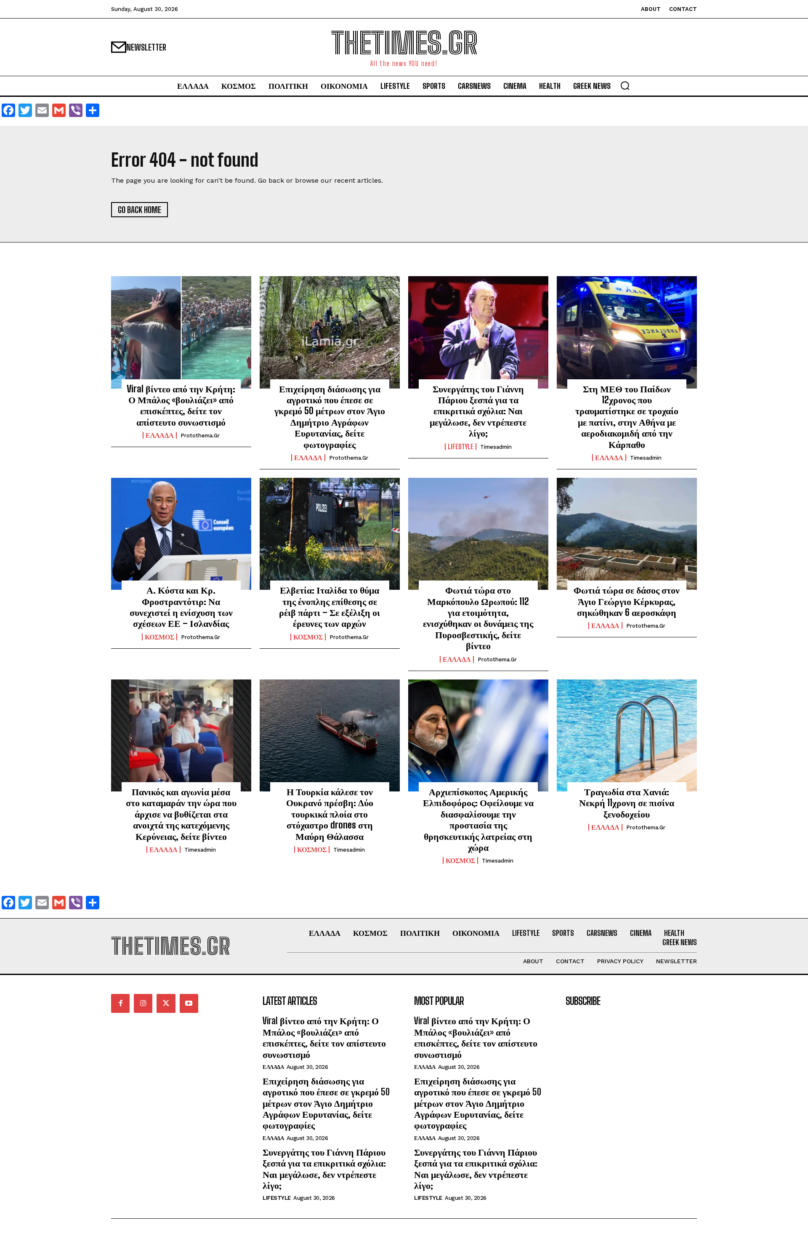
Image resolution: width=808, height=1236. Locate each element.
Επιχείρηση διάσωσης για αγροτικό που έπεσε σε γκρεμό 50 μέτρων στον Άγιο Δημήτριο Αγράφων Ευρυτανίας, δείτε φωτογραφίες (329, 416)
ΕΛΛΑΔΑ (160, 435)
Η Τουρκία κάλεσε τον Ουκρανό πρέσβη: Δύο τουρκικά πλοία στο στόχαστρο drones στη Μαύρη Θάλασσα (329, 814)
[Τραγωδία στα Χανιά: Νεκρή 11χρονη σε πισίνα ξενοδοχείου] (627, 735)
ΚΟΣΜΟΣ (159, 637)
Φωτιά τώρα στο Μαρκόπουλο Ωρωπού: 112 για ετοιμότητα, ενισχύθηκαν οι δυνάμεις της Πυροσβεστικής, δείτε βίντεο (478, 617)
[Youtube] (189, 1003)
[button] (625, 85)
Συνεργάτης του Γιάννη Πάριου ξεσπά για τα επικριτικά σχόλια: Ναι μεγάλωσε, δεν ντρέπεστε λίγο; (478, 411)
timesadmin (496, 447)
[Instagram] (143, 1003)
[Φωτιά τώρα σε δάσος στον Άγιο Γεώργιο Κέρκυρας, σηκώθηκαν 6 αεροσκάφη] (627, 534)
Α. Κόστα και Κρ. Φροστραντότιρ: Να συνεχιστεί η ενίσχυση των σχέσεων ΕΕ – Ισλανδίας (181, 606)
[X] (166, 1003)
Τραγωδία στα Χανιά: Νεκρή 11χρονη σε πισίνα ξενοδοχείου (626, 803)
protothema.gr (200, 435)
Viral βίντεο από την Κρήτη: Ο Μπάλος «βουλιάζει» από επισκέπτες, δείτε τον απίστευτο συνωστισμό (181, 405)
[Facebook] (120, 1003)
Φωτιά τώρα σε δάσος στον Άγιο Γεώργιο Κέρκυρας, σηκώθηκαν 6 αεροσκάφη (627, 601)
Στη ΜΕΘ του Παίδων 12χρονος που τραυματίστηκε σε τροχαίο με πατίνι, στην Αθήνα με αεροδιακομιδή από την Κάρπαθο (626, 416)
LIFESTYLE (460, 446)
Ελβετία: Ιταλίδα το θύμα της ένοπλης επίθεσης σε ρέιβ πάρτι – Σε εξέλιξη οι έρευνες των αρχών (329, 606)
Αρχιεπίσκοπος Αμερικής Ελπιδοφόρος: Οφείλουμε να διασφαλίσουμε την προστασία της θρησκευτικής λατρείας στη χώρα (478, 819)
